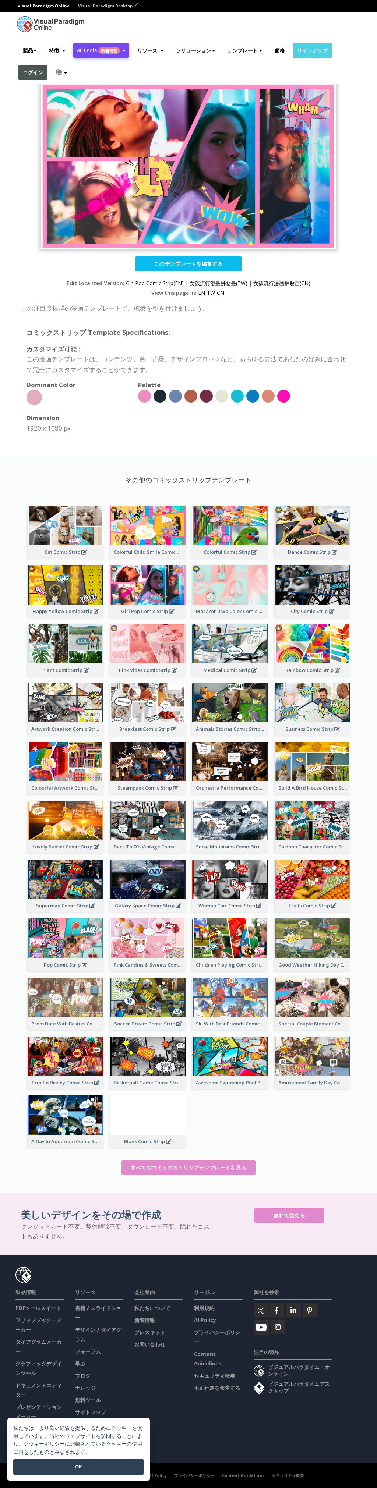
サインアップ (312, 50)
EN (201, 292)
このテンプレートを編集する (188, 263)
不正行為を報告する (217, 1387)
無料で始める (289, 1215)
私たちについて (152, 1307)
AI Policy (205, 1320)
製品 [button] (28, 50)
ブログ (83, 1375)
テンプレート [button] (243, 50)
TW (211, 292)
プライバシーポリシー (194, 1475)
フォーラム (88, 1351)
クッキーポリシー (44, 1444)
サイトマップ (90, 1412)
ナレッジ (85, 1387)
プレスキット (149, 1332)
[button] (57, 50)
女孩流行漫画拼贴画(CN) (281, 283)
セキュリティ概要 (214, 1375)
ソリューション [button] (193, 50)
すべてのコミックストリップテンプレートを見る (189, 1167)
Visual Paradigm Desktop (106, 5)
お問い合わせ (149, 1344)
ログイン (33, 72)
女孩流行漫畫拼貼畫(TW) (218, 283)
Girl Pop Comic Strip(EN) (155, 283)
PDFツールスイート (38, 1307)
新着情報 (144, 1320)
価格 (280, 50)
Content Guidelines (243, 1475)
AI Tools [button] (97, 50)
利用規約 (204, 1307)
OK (78, 1467)
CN (220, 292)
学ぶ (80, 1363)
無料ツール (88, 1399)
